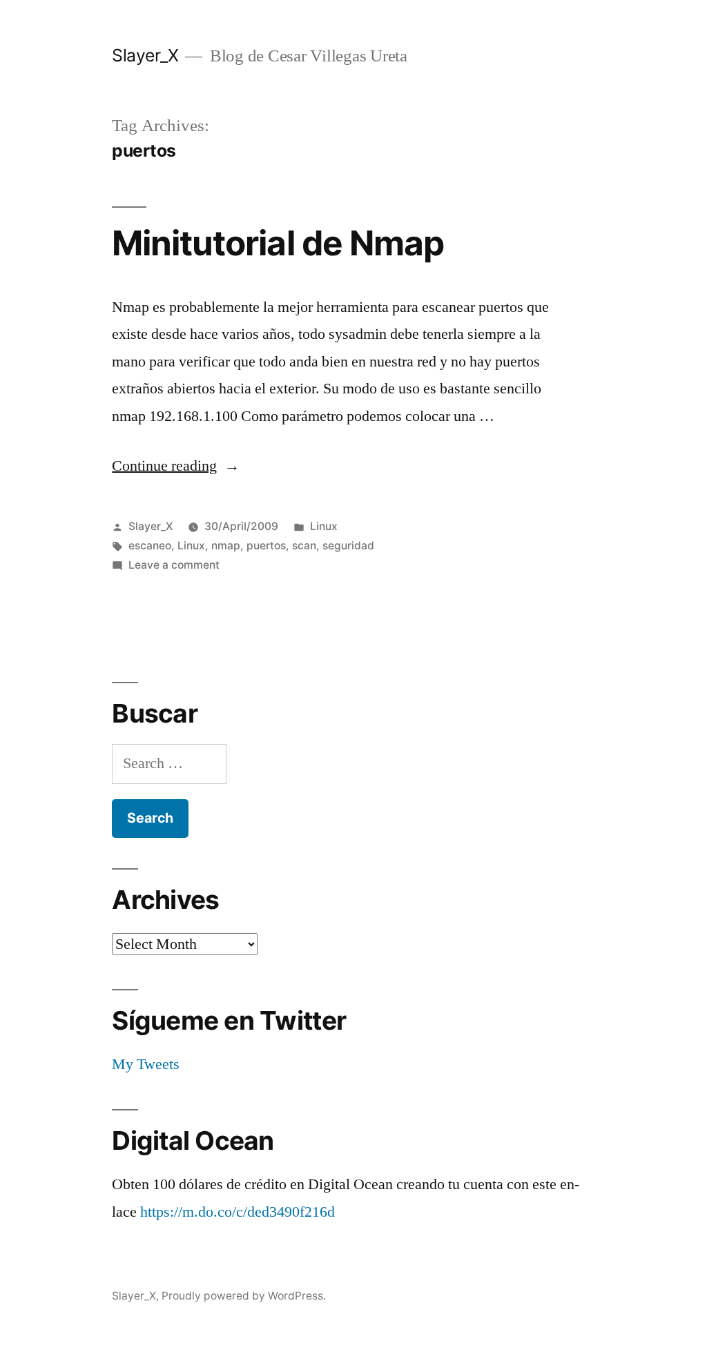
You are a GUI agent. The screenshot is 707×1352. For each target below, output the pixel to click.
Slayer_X (145, 55)
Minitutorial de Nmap (277, 243)
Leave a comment (174, 564)
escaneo (149, 545)
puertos (266, 545)
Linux (324, 526)
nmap (225, 545)
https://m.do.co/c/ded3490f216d (237, 1212)
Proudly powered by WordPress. (244, 1295)
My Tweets (146, 1064)
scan (304, 545)
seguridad (348, 545)
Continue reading (176, 466)
